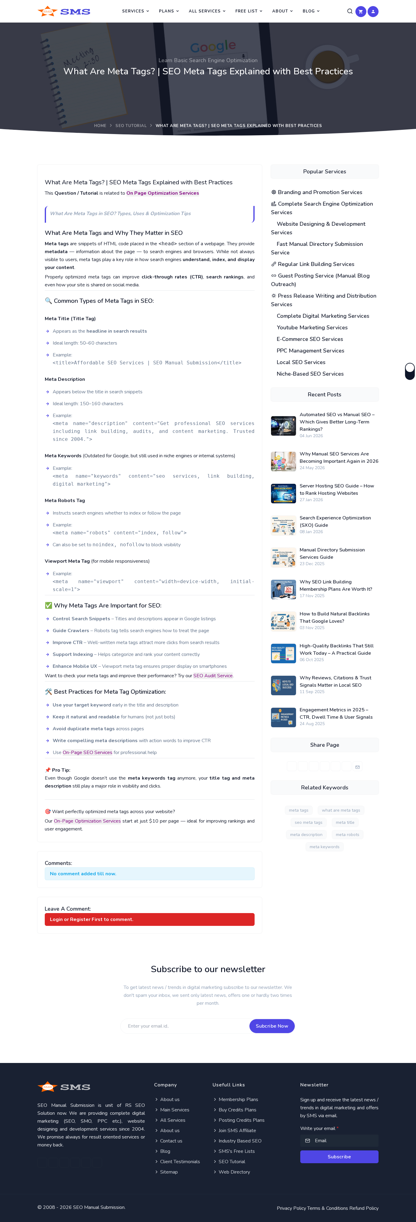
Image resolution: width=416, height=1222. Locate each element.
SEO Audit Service (213, 675)
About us (169, 1099)
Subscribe (339, 1156)
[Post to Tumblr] (335, 766)
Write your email (319, 1128)
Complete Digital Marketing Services (322, 316)
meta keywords (325, 847)
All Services (205, 11)
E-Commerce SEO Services (309, 339)
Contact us (170, 1141)
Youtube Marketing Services (311, 327)
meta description (306, 835)
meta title (345, 822)
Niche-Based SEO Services (309, 373)
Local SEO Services (300, 362)
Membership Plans (237, 1099)
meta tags (298, 810)
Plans (166, 11)
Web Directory (233, 1172)
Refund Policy (364, 1208)
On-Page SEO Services (87, 752)
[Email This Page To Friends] (357, 766)
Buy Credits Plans (236, 1110)
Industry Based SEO (239, 1141)
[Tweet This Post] (303, 766)
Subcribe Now (272, 1026)
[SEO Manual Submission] (91, 1086)
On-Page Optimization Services (87, 821)
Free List (246, 11)
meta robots (347, 835)
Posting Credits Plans (241, 1120)
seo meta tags (309, 822)
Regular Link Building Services (315, 264)
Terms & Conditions (327, 1208)
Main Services (174, 1110)
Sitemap (168, 1172)
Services (133, 11)
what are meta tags (341, 810)
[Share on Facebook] (292, 766)
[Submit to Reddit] (346, 766)
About (280, 11)
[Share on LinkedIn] (314, 766)
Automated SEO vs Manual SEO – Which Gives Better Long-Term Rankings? (337, 422)
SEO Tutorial (130, 126)
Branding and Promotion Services (319, 192)
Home (100, 126)
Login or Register (70, 919)
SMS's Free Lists (236, 1151)
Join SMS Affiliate (236, 1130)
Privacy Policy (291, 1208)
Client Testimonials (179, 1161)
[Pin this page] (325, 766)
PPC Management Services (309, 350)
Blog (309, 11)
